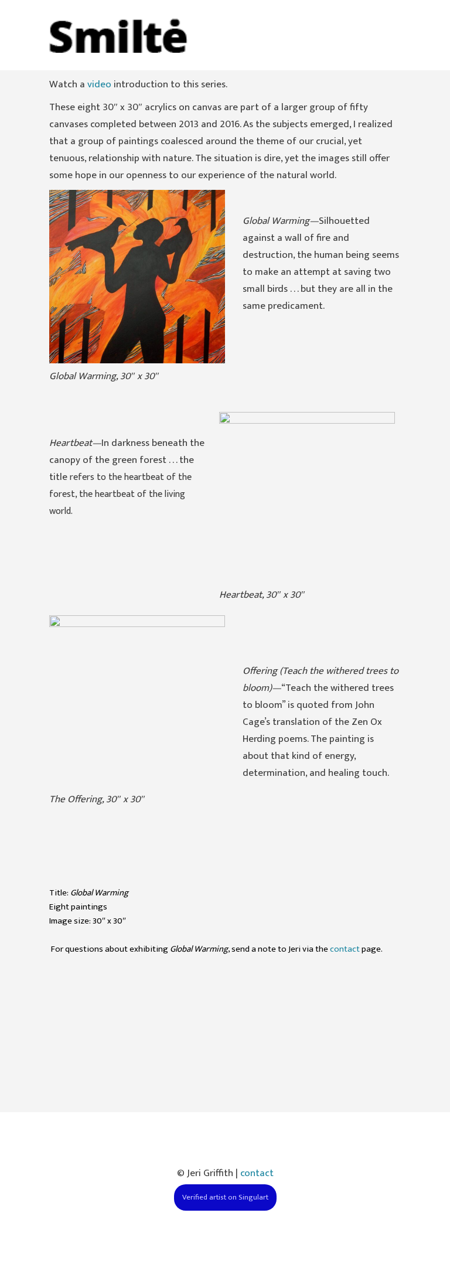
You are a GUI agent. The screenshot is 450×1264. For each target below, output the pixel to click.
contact (345, 949)
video (99, 84)
